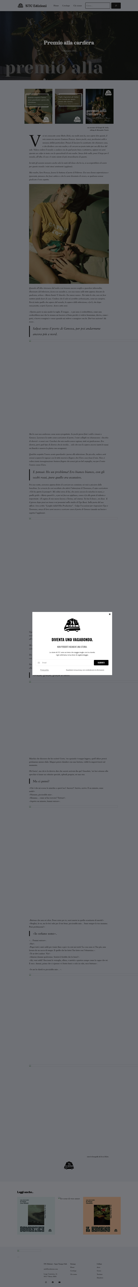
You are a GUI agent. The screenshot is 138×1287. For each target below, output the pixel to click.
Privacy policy (44, 670)
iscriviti (101, 662)
